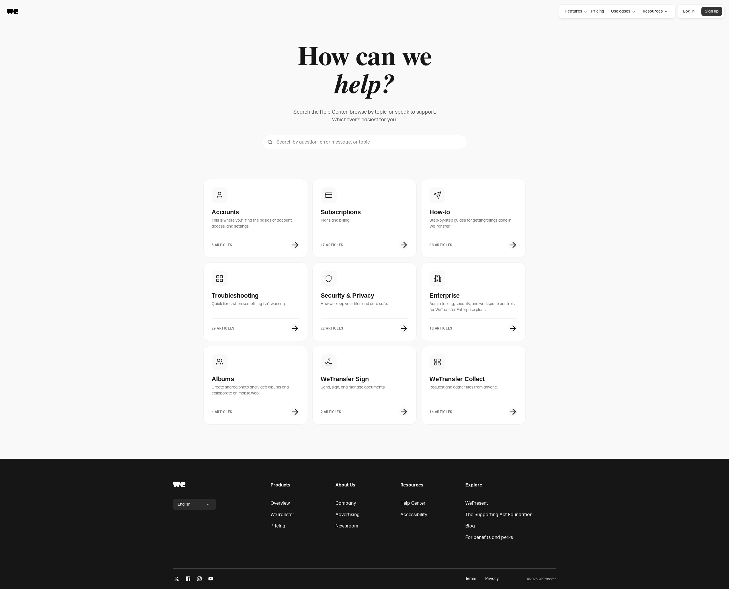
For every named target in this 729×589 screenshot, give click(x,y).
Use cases (620, 11)
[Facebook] (188, 579)
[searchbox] (364, 142)
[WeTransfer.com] (12, 11)
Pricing (597, 11)
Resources (653, 11)
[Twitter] (176, 579)
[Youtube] (210, 579)
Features (573, 11)
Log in (689, 11)
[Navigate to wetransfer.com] (179, 484)
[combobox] (364, 142)
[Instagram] (199, 579)
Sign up (712, 11)
